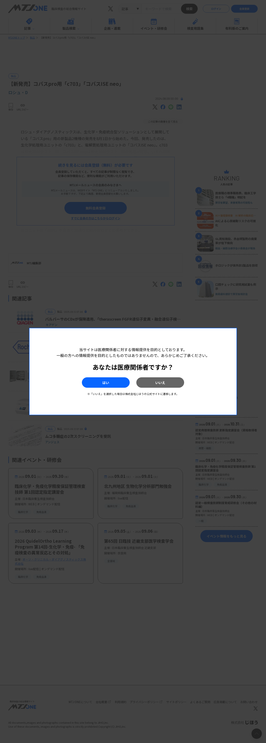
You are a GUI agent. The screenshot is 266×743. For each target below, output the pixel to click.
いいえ (160, 382)
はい (105, 382)
